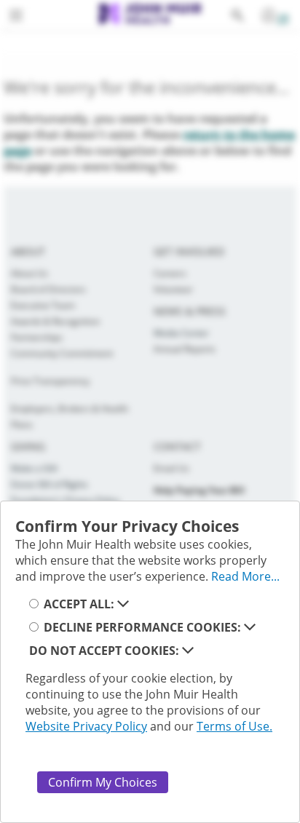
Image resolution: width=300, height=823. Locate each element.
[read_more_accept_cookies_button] (123, 604)
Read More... (245, 576)
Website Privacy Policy (86, 726)
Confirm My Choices (102, 782)
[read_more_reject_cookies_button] (188, 651)
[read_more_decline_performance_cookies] (250, 627)
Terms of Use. (234, 726)
